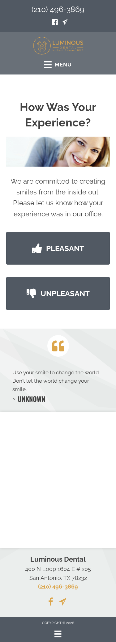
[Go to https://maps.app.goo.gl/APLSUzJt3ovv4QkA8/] (64, 23)
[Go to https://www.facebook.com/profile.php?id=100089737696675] (54, 23)
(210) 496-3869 (58, 9)
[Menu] (58, 634)
